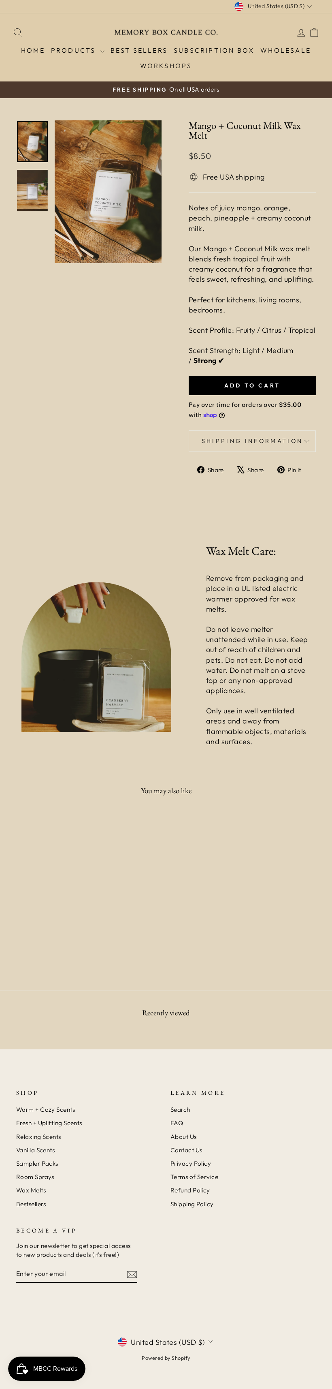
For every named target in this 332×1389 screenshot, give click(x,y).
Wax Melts (31, 1190)
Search (180, 1109)
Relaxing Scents (38, 1137)
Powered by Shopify (166, 1358)
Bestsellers (31, 1204)
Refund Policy (190, 1190)
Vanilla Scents (35, 1150)
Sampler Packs (37, 1163)
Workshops (166, 66)
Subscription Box (214, 50)
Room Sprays (35, 1177)
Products (74, 50)
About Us (183, 1137)
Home (33, 50)
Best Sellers (139, 50)
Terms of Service (194, 1177)
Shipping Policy (192, 1204)
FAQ (176, 1123)
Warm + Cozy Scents (45, 1109)
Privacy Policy (190, 1163)
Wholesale (285, 50)
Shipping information (252, 441)
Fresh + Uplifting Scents (49, 1123)
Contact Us (186, 1150)
